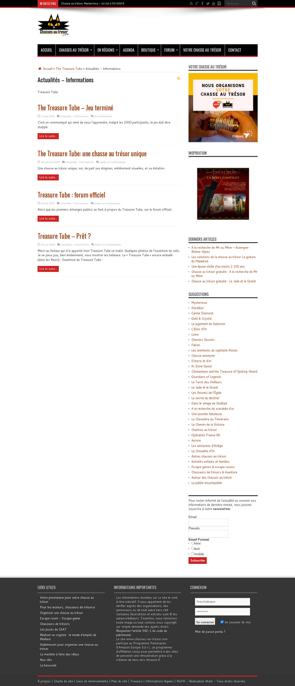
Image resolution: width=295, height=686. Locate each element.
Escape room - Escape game (60, 618)
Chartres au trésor (204, 430)
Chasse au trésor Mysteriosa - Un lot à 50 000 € (92, 3)
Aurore (196, 440)
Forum (169, 50)
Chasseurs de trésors (55, 624)
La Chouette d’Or (203, 451)
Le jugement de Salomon (208, 324)
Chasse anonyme (203, 355)
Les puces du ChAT (53, 629)
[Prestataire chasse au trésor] (223, 141)
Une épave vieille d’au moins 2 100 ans (218, 266)
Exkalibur (197, 308)
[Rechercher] (254, 3)
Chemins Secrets (203, 340)
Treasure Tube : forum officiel (71, 194)
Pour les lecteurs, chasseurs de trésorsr (67, 607)
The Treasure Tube (69, 69)
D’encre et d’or (201, 361)
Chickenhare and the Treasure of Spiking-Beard (224, 371)
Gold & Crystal (201, 318)
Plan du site (119, 681)
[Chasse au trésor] (54, 32)
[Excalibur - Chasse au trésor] (223, 227)
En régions (105, 50)
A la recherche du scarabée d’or (212, 408)
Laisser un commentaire (113, 162)
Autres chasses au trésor (208, 456)
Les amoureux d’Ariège (207, 446)
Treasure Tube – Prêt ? (64, 236)
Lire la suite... (48, 136)
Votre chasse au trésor (202, 50)
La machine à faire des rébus (59, 654)
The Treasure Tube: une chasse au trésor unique (92, 153)
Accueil (46, 50)
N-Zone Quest (201, 366)
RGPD (181, 681)
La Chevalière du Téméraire (210, 419)
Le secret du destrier (205, 398)
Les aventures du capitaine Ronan (214, 350)
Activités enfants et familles (210, 461)
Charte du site (63, 681)
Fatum (195, 345)
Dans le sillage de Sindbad (209, 403)
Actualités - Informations (74, 116)
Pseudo (194, 528)
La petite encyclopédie (206, 483)
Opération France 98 (205, 435)
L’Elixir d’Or (199, 329)
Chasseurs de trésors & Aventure (214, 472)
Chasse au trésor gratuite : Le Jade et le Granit (223, 281)
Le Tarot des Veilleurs (206, 382)
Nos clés (46, 660)
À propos (44, 681)
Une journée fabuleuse (206, 414)
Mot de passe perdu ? (210, 632)
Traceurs (136, 681)
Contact (234, 50)
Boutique (148, 50)
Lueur (195, 334)
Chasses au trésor (74, 50)
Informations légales (159, 681)
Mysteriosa (199, 302)
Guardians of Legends (206, 377)
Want (209, 681)
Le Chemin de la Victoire (207, 424)
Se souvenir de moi (237, 622)
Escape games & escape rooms (213, 467)
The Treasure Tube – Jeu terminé (75, 107)
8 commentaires (103, 116)
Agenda (128, 50)
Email (193, 517)
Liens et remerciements (92, 681)
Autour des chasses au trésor (211, 477)
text (197, 549)
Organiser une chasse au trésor (61, 613)
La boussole (48, 665)
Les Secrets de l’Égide (206, 393)
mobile (199, 554)
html (197, 543)
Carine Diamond (202, 313)
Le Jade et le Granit (204, 387)
